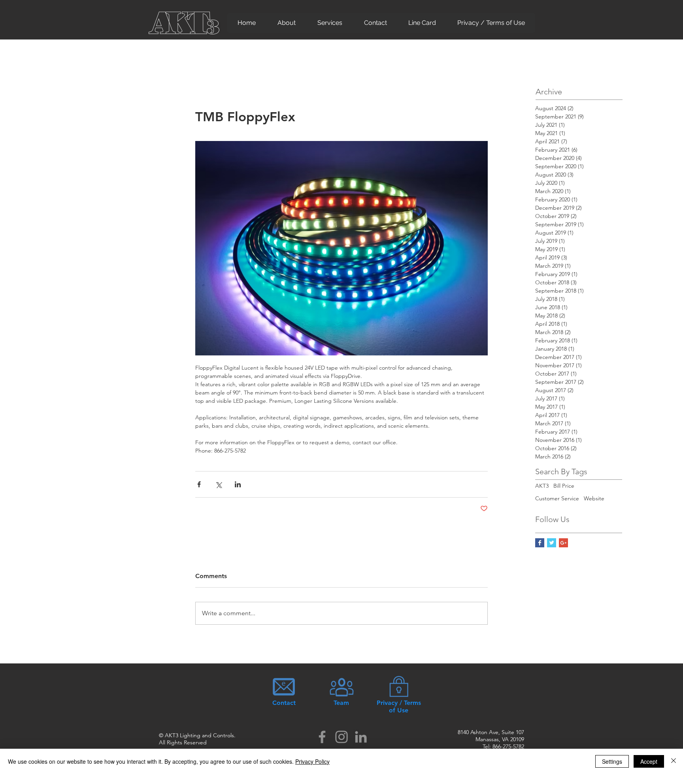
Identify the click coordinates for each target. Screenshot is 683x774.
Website (594, 498)
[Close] (673, 761)
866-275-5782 (508, 746)
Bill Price (563, 485)
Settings (612, 761)
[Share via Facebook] (199, 484)
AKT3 (542, 485)
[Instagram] (341, 737)
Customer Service (557, 498)
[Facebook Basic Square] (539, 542)
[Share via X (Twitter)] (218, 484)
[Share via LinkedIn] (238, 484)
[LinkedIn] (361, 737)
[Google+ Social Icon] (563, 542)
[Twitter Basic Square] (551, 542)
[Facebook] (322, 737)
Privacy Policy (312, 761)
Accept (648, 761)
